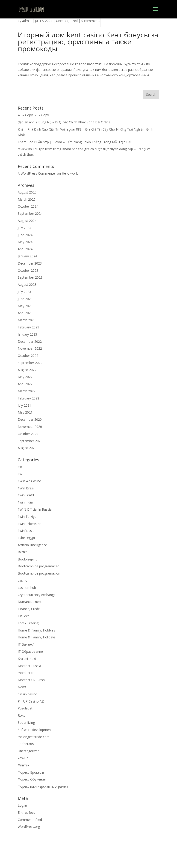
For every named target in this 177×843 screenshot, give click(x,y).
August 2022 (27, 370)
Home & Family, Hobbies (36, 630)
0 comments (90, 20)
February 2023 (28, 327)
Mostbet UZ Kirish (31, 680)
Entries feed (26, 812)
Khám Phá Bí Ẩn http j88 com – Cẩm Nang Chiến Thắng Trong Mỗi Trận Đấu (75, 142)
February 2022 (28, 398)
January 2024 (27, 256)
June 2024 (25, 235)
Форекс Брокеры (31, 772)
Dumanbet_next (29, 601)
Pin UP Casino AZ (31, 701)
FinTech (24, 616)
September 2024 (30, 213)
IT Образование (30, 651)
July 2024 (24, 228)
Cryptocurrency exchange (37, 595)
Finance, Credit (29, 609)
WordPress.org (29, 826)
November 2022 (30, 348)
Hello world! (70, 173)
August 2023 (27, 284)
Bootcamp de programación (39, 573)
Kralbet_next (27, 658)
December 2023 (30, 263)
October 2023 (28, 270)
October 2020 (28, 434)
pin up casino (27, 694)
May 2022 (25, 377)
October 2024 (28, 206)
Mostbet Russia (29, 666)
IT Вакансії (26, 644)
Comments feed (30, 819)
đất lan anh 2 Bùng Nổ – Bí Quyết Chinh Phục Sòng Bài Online (64, 122)
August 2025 (27, 192)
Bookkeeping (27, 559)
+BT (21, 467)
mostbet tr (26, 672)
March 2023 (26, 320)
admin (26, 20)
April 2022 (25, 384)
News (22, 687)
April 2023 (25, 313)
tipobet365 (26, 744)
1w (20, 474)
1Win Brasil (26, 488)
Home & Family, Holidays (37, 637)
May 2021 (25, 412)
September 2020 (30, 441)
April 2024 (25, 249)
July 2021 (24, 405)
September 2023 (30, 277)
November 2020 (30, 426)
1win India (25, 502)
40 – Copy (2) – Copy (33, 115)
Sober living (26, 722)
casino (22, 580)
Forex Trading (28, 623)
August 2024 (27, 220)
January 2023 (27, 334)
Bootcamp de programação (38, 566)
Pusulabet (25, 708)
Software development (35, 729)
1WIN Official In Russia (35, 509)
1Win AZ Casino (29, 481)
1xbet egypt (26, 538)
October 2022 (28, 355)
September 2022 (30, 362)
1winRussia (26, 530)
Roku (21, 715)
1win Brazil (26, 495)
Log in (22, 805)
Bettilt (22, 552)
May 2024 (25, 242)
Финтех (23, 765)
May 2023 (25, 306)
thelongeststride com (34, 737)
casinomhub (27, 587)
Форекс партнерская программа (43, 786)
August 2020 (27, 448)
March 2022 (26, 391)
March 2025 (26, 199)
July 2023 (24, 291)
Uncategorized (67, 20)
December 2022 (30, 341)
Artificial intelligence (32, 545)
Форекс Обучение (32, 779)
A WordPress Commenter (37, 173)
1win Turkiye (27, 516)
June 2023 (25, 299)
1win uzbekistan (29, 523)
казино (23, 758)
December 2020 (30, 419)
